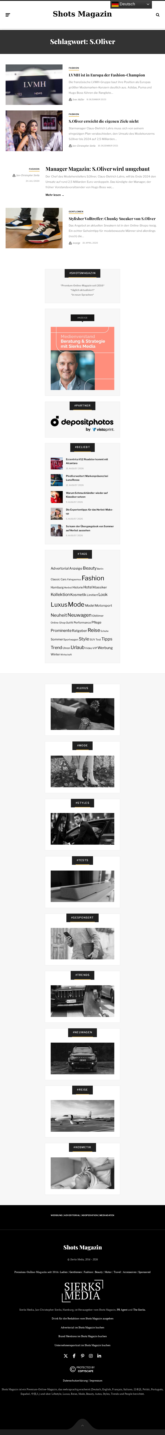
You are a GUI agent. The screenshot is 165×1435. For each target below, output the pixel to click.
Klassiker (100, 587)
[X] (66, 1356)
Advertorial (60, 568)
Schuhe (104, 631)
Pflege (96, 622)
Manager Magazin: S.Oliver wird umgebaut (98, 168)
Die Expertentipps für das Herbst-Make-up (89, 511)
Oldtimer (98, 615)
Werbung (105, 648)
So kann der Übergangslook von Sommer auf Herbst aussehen (90, 528)
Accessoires (129, 1272)
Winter (55, 654)
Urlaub (78, 647)
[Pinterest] (82, 1356)
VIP (95, 648)
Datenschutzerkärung (75, 1380)
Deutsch (127, 4)
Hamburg (57, 587)
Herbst (68, 587)
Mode (76, 604)
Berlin (100, 568)
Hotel (88, 587)
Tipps (106, 639)
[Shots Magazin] (82, 13)
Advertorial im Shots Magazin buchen (82, 1327)
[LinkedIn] (99, 1356)
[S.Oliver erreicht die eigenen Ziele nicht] (34, 130)
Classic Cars (59, 579)
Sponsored (144, 1272)
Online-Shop (58, 622)
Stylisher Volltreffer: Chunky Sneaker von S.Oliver (112, 218)
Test (98, 639)
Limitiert (92, 595)
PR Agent (122, 1309)
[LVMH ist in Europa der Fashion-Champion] (34, 84)
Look (103, 594)
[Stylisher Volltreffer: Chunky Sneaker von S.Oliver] (34, 228)
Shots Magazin (82, 1247)
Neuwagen (79, 615)
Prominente (61, 630)
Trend (56, 647)
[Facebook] (74, 1356)
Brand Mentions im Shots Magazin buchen (82, 1336)
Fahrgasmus (74, 579)
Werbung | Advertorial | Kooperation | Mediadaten (82, 1215)
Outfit (69, 622)
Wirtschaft (66, 654)
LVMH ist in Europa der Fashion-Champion (107, 74)
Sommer (57, 639)
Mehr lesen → (55, 194)
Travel (117, 1272)
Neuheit (59, 615)
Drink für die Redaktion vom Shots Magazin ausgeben (82, 1318)
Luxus (59, 604)
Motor (108, 1272)
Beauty (90, 568)
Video (88, 648)
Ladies (63, 1272)
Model (90, 605)
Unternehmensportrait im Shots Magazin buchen (82, 1345)
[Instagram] (91, 1356)
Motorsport (103, 605)
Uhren (66, 648)
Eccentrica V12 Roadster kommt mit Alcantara (87, 461)
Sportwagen (70, 639)
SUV (92, 639)
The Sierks (139, 1309)
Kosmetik (78, 594)
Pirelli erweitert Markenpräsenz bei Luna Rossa (87, 478)
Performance (82, 622)
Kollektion (60, 594)
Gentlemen (76, 211)
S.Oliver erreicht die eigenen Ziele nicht (104, 121)
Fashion (74, 68)
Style (84, 639)
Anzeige (75, 568)
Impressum (96, 1380)
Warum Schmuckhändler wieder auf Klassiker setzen (87, 494)
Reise (94, 630)
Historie (77, 587)
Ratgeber (79, 631)
